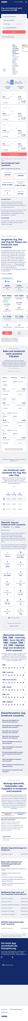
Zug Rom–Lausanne (6, 901)
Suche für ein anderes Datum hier (14, 450)
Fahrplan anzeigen (7, 195)
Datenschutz (4, 1012)
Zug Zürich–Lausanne (7, 898)
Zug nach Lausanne (15, 934)
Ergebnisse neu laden (13, 371)
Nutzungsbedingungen (16, 1009)
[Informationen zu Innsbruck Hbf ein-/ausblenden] (25, 838)
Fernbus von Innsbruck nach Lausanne (12, 877)
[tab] (8, 87)
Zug (7, 934)
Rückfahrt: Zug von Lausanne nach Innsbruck (11, 874)
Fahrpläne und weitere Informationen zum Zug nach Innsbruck (13, 880)
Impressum (4, 1009)
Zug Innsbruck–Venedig (7, 911)
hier (17, 460)
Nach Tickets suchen (7, 177)
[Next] (24, 82)
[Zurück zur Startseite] (4, 2)
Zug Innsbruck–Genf (6, 908)
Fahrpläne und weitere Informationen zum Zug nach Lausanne (13, 884)
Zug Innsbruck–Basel (6, 854)
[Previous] (4, 494)
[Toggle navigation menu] (26, 2)
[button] (8, 24)
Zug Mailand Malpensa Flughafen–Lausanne (13, 905)
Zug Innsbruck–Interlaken (8, 914)
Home (2, 934)
